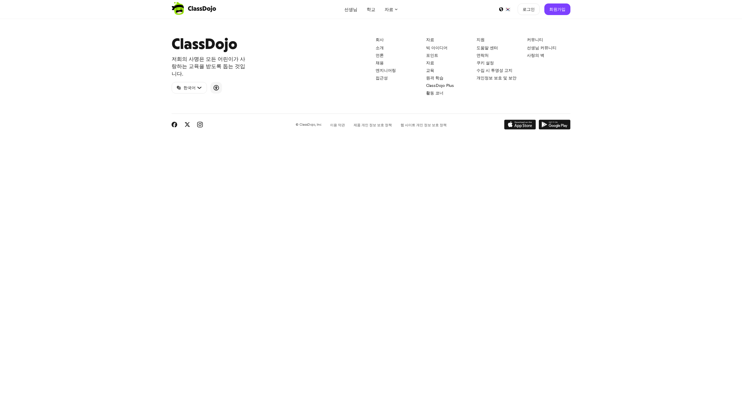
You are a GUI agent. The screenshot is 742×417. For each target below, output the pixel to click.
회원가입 (557, 9)
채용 (380, 62)
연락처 (483, 55)
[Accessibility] (216, 88)
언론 (380, 55)
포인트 (432, 55)
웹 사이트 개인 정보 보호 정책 (424, 125)
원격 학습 (434, 78)
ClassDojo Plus (440, 85)
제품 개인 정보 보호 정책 (373, 125)
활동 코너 (434, 93)
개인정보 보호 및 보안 (497, 78)
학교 (371, 9)
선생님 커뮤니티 (541, 47)
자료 (430, 62)
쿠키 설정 (485, 62)
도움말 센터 (487, 47)
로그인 (529, 9)
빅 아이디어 (437, 47)
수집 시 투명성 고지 (494, 70)
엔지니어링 (386, 70)
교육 (430, 70)
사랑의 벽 (535, 55)
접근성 (382, 78)
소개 (380, 47)
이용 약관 (337, 125)
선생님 (350, 9)
